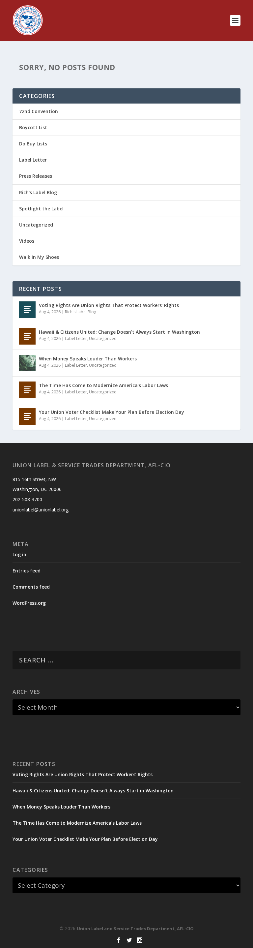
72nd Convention (38, 111)
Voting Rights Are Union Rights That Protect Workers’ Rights (109, 305)
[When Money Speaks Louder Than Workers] (27, 363)
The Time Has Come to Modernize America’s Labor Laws (103, 385)
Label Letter (33, 160)
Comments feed (31, 587)
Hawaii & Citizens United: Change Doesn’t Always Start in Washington (119, 332)
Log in (19, 554)
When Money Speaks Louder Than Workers (88, 358)
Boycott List (33, 127)
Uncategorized (36, 225)
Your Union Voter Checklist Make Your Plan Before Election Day (111, 412)
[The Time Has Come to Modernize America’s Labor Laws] (27, 390)
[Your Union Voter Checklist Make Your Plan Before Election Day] (27, 416)
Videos (26, 241)
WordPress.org (29, 603)
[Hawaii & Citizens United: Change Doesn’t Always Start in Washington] (27, 336)
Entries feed (27, 570)
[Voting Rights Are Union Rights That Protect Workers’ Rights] (27, 309)
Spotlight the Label (41, 208)
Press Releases (35, 176)
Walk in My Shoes (39, 257)
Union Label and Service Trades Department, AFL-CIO (135, 929)
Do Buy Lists (33, 143)
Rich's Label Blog (38, 192)
